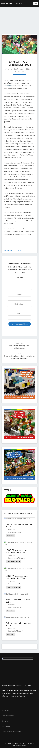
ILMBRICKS (8, 86)
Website (19, 314)
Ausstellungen (8, 250)
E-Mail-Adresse (19, 304)
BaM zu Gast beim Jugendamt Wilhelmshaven (19, 345)
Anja (10, 69)
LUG (15, 250)
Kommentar (19, 278)
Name (19, 295)
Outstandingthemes (19, 745)
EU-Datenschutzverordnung (12, 731)
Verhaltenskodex (8, 716)
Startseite (5, 710)
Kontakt (5, 721)
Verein (20, 250)
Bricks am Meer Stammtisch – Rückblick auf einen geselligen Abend (19, 356)
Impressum (6, 726)
